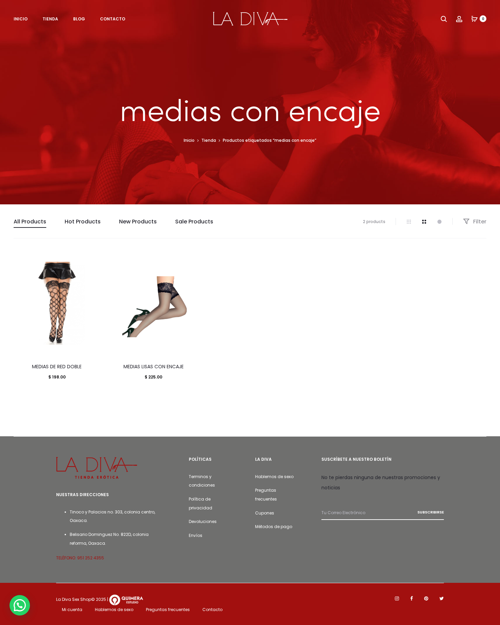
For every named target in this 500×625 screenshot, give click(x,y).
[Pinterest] (426, 598)
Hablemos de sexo (274, 476)
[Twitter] (441, 598)
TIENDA (50, 19)
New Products (138, 221)
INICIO (21, 19)
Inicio (189, 140)
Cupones (264, 513)
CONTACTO (112, 19)
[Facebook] (411, 598)
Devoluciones (203, 521)
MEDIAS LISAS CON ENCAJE (153, 366)
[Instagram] (397, 598)
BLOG (79, 19)
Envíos (195, 535)
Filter (479, 221)
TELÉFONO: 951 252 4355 (80, 558)
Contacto (212, 609)
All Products (30, 221)
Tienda (208, 140)
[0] (474, 18)
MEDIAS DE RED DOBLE (57, 366)
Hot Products (83, 221)
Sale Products (194, 221)
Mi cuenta (72, 609)
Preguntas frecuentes (168, 609)
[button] (20, 605)
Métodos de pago (273, 526)
